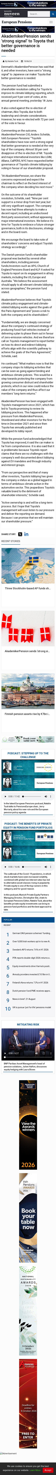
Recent (7, 925)
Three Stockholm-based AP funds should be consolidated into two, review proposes (28, 588)
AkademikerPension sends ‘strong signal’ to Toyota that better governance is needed (28, 651)
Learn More (35, 1470)
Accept (48, 1470)
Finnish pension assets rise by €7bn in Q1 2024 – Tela (28, 714)
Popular (8, 920)
